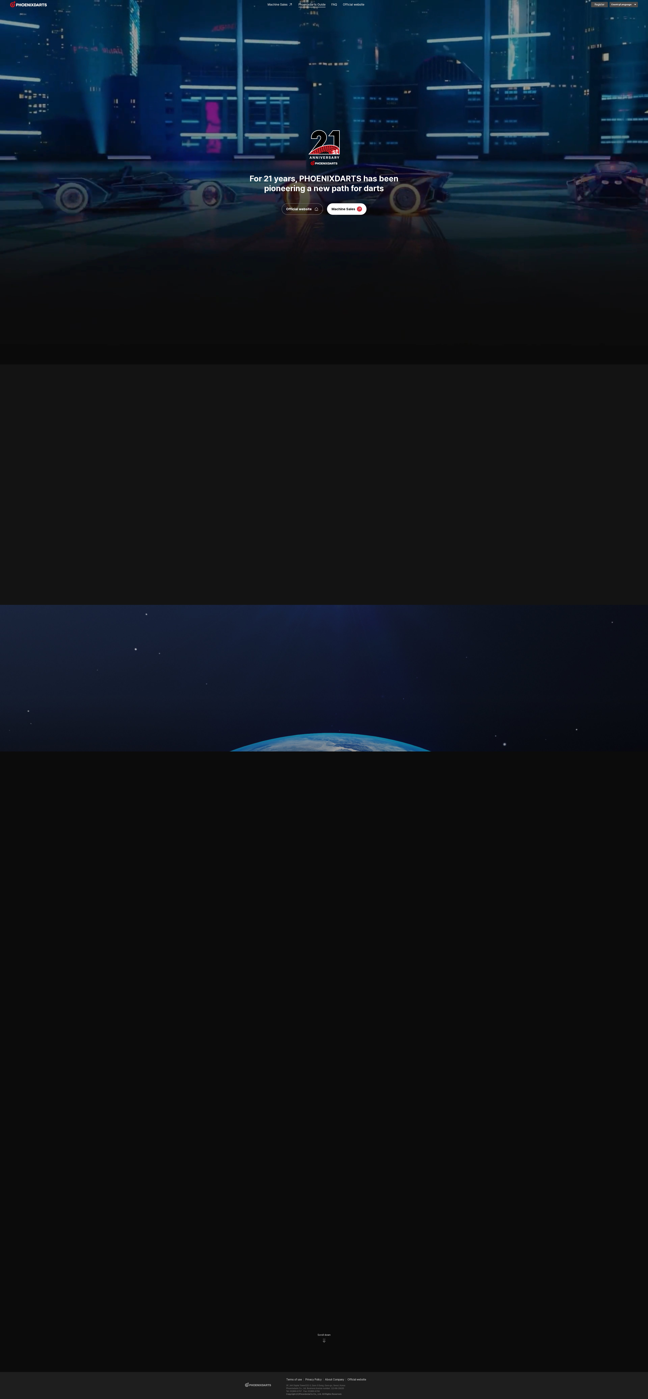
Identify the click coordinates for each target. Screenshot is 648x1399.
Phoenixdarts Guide (312, 4)
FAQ (334, 4)
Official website (353, 4)
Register (599, 4)
